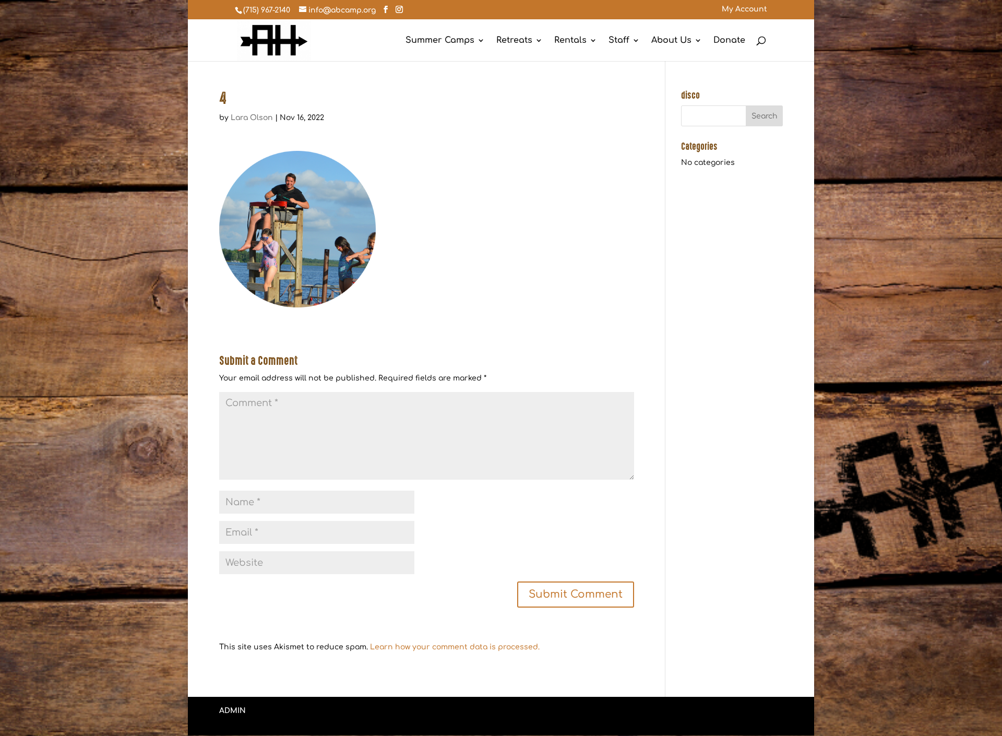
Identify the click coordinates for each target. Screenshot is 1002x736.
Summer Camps (439, 41)
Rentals (570, 41)
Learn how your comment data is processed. (455, 647)
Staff (619, 41)
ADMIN (232, 711)
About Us (671, 41)
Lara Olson (252, 118)
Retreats (514, 41)
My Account (744, 9)
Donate (729, 41)
